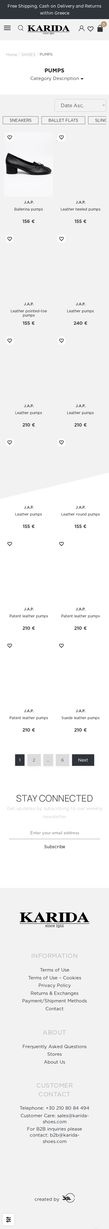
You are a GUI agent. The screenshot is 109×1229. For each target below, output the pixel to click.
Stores (54, 1054)
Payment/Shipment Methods (54, 1000)
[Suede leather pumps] (80, 672)
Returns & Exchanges (54, 993)
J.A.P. (29, 202)
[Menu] (7, 28)
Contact (54, 1008)
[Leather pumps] (80, 265)
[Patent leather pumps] (28, 570)
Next (83, 760)
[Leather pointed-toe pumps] (28, 265)
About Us (54, 1062)
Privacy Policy (54, 985)
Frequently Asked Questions (54, 1046)
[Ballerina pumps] (28, 164)
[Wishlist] (8, 137)
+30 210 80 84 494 (67, 1108)
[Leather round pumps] (80, 469)
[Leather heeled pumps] (80, 164)
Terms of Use (54, 969)
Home (12, 54)
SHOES (28, 54)
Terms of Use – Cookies (54, 977)
